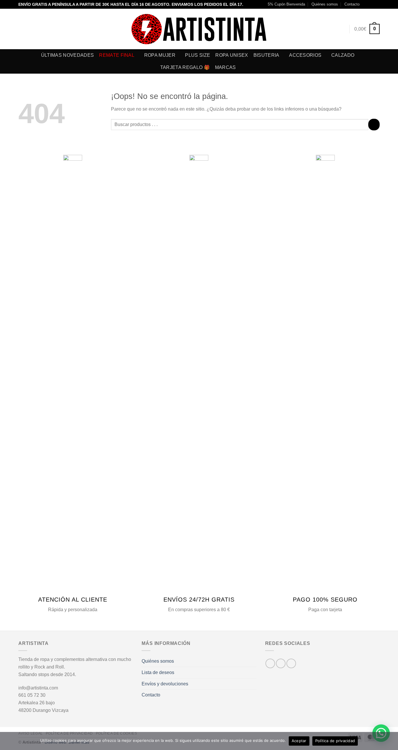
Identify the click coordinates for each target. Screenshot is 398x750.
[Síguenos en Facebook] (365, 4)
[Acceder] (341, 29)
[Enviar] (374, 124)
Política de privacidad (335, 740)
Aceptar (299, 740)
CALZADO (342, 55)
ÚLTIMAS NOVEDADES (67, 55)
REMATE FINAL (116, 55)
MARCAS (225, 67)
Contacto (352, 4)
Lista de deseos (158, 672)
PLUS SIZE (197, 55)
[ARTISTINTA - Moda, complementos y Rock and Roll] (199, 29)
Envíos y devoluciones (165, 683)
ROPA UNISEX (231, 55)
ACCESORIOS (305, 55)
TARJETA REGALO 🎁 (185, 67)
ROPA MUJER (159, 55)
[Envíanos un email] (376, 4)
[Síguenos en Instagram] (371, 4)
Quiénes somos (324, 4)
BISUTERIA (266, 55)
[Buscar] (330, 29)
